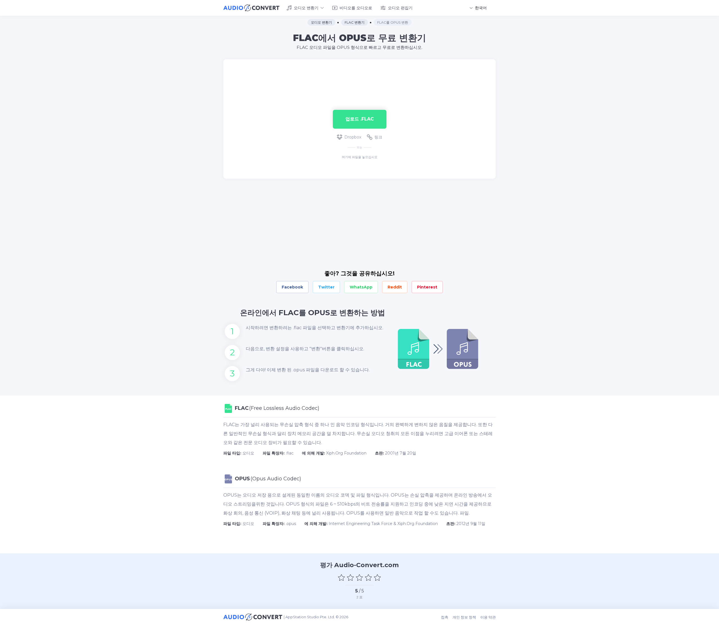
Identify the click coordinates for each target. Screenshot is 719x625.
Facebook (292, 287)
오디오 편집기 (400, 7)
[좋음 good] (368, 577)
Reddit (395, 287)
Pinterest (427, 287)
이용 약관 (488, 617)
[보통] (359, 577)
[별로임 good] (350, 577)
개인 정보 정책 (464, 617)
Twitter (326, 287)
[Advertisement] (359, 77)
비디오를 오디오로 (356, 7)
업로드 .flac (359, 119)
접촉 (444, 617)
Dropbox (352, 137)
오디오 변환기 (306, 7)
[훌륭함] (377, 577)
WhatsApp (361, 287)
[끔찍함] (341, 577)
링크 (378, 137)
